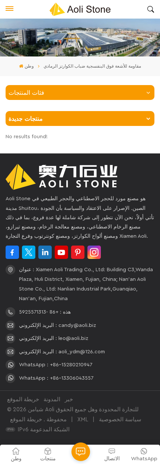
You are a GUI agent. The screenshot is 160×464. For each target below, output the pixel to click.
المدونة (52, 399)
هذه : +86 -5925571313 (45, 312)
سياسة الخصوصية (120, 419)
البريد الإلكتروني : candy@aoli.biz (57, 325)
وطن (29, 66)
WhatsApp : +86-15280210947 (55, 364)
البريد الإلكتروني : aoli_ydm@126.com (62, 351)
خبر (69, 399)
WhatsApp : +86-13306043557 (56, 378)
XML (82, 419)
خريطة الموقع (23, 399)
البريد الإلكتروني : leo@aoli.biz (53, 338)
